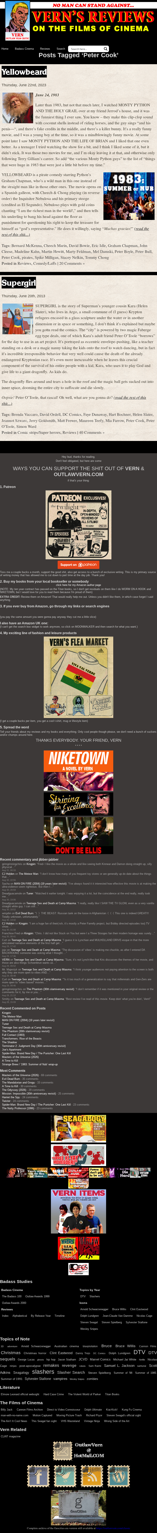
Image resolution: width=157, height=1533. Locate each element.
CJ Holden (8, 873)
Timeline (60, 1315)
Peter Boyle (124, 251)
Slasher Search (71, 1372)
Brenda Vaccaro (24, 414)
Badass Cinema (24, 48)
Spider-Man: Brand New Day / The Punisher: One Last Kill (36, 1053)
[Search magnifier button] (105, 48)
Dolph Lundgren (89, 1315)
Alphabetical (19, 1315)
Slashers (95, 1296)
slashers (43, 1371)
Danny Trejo (83, 1353)
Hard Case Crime (54, 1394)
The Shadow (9, 1042)
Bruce (106, 1346)
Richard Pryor (94, 1415)
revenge (69, 1365)
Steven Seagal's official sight (124, 1415)
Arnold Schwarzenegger (94, 1309)
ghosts (40, 1359)
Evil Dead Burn (24, 913)
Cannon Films (147, 1346)
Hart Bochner (120, 414)
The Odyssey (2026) (14, 1089)
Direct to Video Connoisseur (63, 1409)
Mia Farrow (114, 420)
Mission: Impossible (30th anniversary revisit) (29, 1093)
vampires (60, 1379)
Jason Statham (67, 1359)
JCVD (83, 1359)
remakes (51, 1365)
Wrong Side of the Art (116, 1421)
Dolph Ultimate (93, 1409)
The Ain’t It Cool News (14, 1421)
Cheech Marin (55, 245)
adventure (12, 1346)
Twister (6, 1100)
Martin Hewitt (52, 251)
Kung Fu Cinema (132, 1409)
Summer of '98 (123, 1373)
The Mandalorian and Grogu (18, 1082)
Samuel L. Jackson (119, 1365)
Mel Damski (103, 251)
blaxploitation (90, 1346)
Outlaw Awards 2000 (14, 1302)
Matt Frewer (67, 420)
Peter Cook (11, 257)
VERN (5, 959)
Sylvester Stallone (136, 1322)
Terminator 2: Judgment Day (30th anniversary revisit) (34, 1045)
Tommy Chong (97, 257)
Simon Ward (26, 426)
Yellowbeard (24, 72)
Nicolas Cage (144, 1315)
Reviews (45, 48)
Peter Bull (143, 251)
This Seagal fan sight (44, 1421)
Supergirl (19, 283)
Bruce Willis (119, 1309)
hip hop (50, 1359)
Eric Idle (99, 245)
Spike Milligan (46, 257)
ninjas (13, 1366)
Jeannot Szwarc (14, 420)
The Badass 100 (11, 1296)
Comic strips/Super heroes (39, 432)
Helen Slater (143, 414)
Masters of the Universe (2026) (20, 1057)
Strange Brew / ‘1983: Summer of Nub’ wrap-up (30, 1064)
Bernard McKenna (26, 245)
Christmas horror (35, 1353)
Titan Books (112, 1394)
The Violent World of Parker (84, 1394)
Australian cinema (66, 1346)
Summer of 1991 (11, 1378)
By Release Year (41, 1315)
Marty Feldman (78, 251)
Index (5, 1315)
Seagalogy (21, 1372)
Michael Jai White (125, 1359)
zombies (92, 1378)
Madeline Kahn (27, 251)
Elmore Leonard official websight (20, 1394)
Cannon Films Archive (30, 1409)
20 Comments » (72, 263)
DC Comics (72, 414)
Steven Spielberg (112, 1322)
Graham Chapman (123, 245)
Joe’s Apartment (11, 1049)
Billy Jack (6, 1409)
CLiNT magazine (10, 1436)
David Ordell (50, 414)
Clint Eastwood (139, 1309)
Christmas (11, 1352)
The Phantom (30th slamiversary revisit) (50, 989)
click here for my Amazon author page (78, 585)
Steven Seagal (89, 1322)
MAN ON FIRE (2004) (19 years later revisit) (40, 883)
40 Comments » (92, 432)
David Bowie (79, 245)
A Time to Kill (10, 1060)
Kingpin (31, 864)
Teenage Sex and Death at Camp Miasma (51, 903)
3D (2, 1346)
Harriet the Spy (11, 1097)
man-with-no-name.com (14, 1415)
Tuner (29, 893)
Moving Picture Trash (69, 1415)
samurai (141, 1366)
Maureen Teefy (91, 420)
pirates (27, 257)
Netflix (142, 1359)
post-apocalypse (30, 1365)
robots (82, 1366)
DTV (83, 1296)
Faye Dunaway (95, 414)
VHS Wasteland (70, 1421)
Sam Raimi (95, 1366)
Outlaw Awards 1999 (37, 1296)
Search (61, 48)
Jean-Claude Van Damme (118, 1315)
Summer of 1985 (145, 1373)
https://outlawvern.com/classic (113, 1528)
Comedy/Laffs (44, 263)
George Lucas (26, 1359)
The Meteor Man (28, 873)
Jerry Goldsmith (42, 420)
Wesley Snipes (89, 1328)
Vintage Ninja (92, 1421)
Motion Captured (42, 1415)
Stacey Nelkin (72, 257)
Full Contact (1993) (13, 1034)
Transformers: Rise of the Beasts (21, 1038)
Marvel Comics (100, 1359)
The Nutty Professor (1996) (18, 1108)
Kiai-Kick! (112, 1409)
